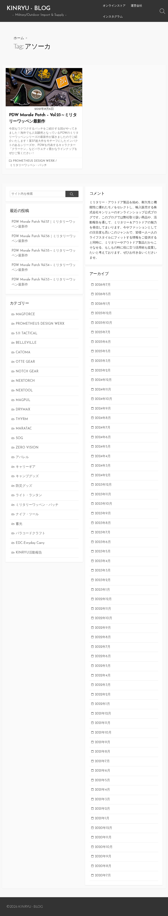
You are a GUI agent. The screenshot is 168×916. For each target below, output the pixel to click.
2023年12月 (103, 485)
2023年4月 (103, 561)
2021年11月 (102, 723)
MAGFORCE (25, 314)
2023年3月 (103, 570)
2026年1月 (102, 304)
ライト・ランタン (29, 495)
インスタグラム (113, 16)
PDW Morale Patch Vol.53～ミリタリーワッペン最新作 (44, 282)
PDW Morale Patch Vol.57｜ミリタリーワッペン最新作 (43, 224)
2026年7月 (103, 285)
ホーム (19, 38)
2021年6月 (102, 770)
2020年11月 (103, 837)
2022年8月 (103, 637)
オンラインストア (114, 5)
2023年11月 (103, 494)
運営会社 (136, 5)
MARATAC (24, 428)
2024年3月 (103, 466)
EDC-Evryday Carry (30, 543)
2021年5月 (102, 780)
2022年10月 (103, 618)
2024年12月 (103, 380)
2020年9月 (103, 856)
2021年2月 (102, 809)
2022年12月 (103, 599)
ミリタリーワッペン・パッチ (28, 165)
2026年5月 (103, 294)
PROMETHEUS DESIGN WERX (34, 160)
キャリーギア (25, 467)
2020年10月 (104, 847)
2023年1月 (102, 590)
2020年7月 (103, 875)
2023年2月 (103, 580)
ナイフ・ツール (27, 514)
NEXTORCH (25, 381)
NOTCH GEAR (27, 371)
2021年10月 (103, 732)
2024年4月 (103, 456)
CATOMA (23, 352)
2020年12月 (103, 828)
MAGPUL (23, 400)
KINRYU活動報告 (29, 552)
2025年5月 (103, 351)
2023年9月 (103, 513)
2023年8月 (103, 523)
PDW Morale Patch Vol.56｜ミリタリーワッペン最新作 (44, 239)
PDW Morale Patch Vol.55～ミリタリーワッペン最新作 (44, 253)
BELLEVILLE (26, 343)
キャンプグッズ (27, 476)
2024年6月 (103, 437)
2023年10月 (103, 504)
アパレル (22, 457)
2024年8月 (103, 418)
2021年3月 (102, 799)
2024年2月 (103, 475)
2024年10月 (103, 399)
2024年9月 (103, 408)
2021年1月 (102, 818)
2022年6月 (103, 656)
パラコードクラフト (30, 533)
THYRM (22, 419)
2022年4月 (103, 675)
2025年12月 (103, 313)
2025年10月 (103, 323)
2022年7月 (102, 647)
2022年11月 (103, 609)
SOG (19, 438)
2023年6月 (103, 542)
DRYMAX (23, 409)
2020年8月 (103, 866)
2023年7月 (102, 532)
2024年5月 (103, 446)
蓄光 (19, 524)
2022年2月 (103, 694)
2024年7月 (102, 427)
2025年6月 (103, 342)
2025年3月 (103, 361)
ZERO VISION (27, 447)
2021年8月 (102, 751)
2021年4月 (102, 790)
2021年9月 (102, 742)
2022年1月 (102, 704)
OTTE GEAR (25, 362)
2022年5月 (103, 666)
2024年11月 (103, 389)
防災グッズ (24, 486)
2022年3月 (103, 685)
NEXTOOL (24, 390)
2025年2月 (103, 370)
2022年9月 (103, 628)
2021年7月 (102, 761)
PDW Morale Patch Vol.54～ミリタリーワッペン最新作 (44, 268)
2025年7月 (102, 332)
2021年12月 (103, 713)
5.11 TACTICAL (26, 333)
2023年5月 (103, 551)
